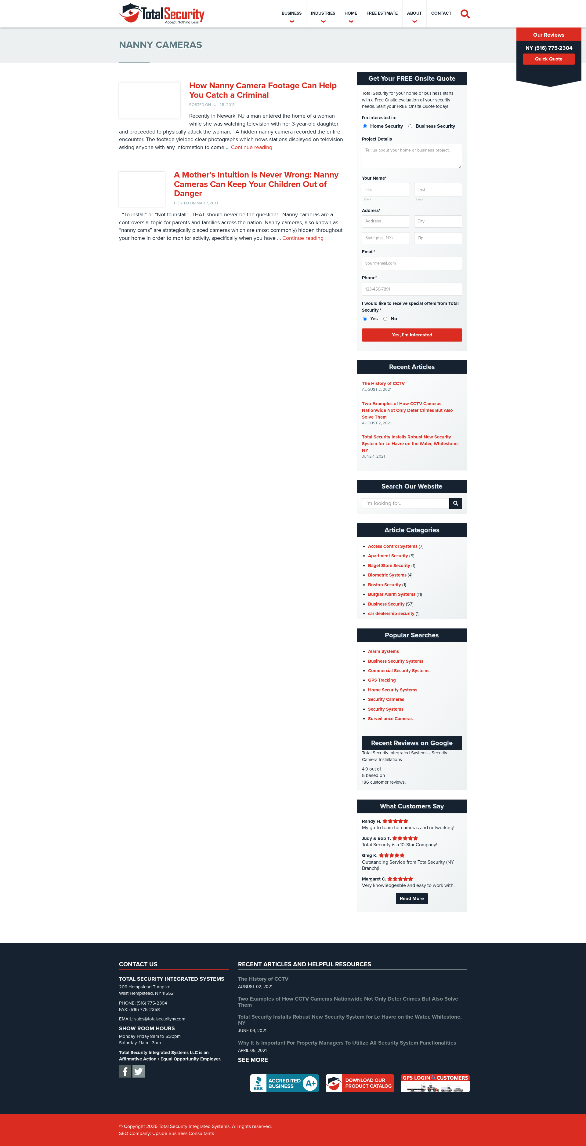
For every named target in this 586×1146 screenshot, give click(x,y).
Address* (371, 210)
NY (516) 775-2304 (549, 48)
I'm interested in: (379, 117)
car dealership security (391, 613)
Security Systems (385, 709)
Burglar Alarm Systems (391, 594)
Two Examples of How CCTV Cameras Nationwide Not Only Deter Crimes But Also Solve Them (407, 410)
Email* (368, 251)
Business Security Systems (395, 661)
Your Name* (374, 178)
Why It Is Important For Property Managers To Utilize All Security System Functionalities (347, 1042)
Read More (412, 898)
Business (292, 13)
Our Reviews (549, 34)
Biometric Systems (387, 575)
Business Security (386, 604)
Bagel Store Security (389, 565)
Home (351, 13)
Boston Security (384, 585)
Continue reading (251, 147)
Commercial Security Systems (398, 670)
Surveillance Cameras (390, 718)
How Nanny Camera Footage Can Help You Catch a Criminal (263, 90)
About (414, 13)
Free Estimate (382, 13)
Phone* (369, 277)
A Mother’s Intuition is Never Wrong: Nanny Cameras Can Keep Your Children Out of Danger (256, 184)
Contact (441, 13)
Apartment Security (388, 555)
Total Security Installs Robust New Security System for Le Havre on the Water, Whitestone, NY (410, 443)
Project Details (377, 139)
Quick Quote (548, 59)
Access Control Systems (393, 546)
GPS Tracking (382, 680)
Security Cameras (386, 699)
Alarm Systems (383, 651)
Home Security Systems (392, 690)
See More (253, 1060)
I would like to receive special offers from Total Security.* (410, 307)
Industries (323, 13)
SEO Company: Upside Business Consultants (166, 1133)
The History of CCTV (383, 383)
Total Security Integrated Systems (161, 13)
